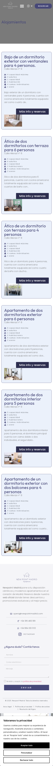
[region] (26, 741)
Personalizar (26, 753)
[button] (22, 6)
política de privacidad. (32, 681)
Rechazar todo (26, 760)
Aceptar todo (26, 745)
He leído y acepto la (24, 681)
